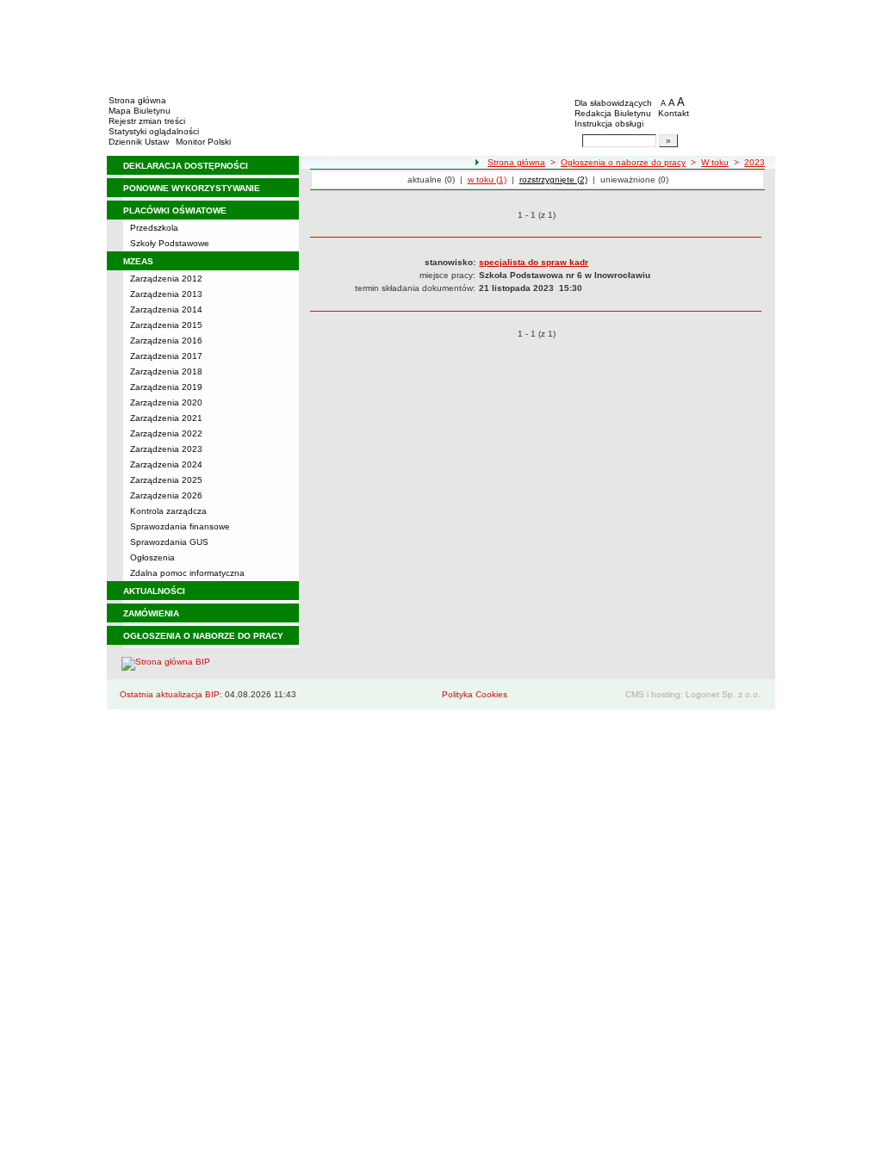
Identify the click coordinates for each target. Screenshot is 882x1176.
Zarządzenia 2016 (166, 340)
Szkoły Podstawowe (169, 243)
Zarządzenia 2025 (166, 480)
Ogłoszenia (152, 557)
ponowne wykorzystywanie (191, 188)
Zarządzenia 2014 (166, 309)
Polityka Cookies (474, 694)
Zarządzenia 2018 (166, 371)
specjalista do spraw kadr (533, 262)
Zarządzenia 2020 (166, 402)
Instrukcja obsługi (609, 123)
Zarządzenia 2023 (166, 449)
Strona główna (137, 100)
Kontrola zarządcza (168, 511)
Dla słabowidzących (613, 103)
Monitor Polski (203, 141)
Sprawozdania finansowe (180, 526)
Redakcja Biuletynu (613, 113)
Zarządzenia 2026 (166, 495)
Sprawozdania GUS (169, 542)
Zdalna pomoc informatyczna (187, 573)
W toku (715, 162)
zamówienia (151, 613)
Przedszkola (154, 227)
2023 (754, 162)
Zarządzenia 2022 (166, 433)
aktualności (154, 591)
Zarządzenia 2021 (166, 418)
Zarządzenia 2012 (166, 278)
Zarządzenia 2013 (166, 294)
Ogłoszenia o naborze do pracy (623, 162)
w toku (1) (487, 179)
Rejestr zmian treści (147, 121)
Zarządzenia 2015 (166, 325)
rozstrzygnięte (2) (553, 179)
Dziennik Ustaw (139, 141)
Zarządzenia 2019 (166, 387)
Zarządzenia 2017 (166, 356)
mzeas (138, 261)
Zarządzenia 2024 (166, 464)
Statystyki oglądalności (154, 131)
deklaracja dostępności (185, 165)
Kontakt (673, 113)
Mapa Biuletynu (140, 110)
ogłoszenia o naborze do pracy (203, 636)
